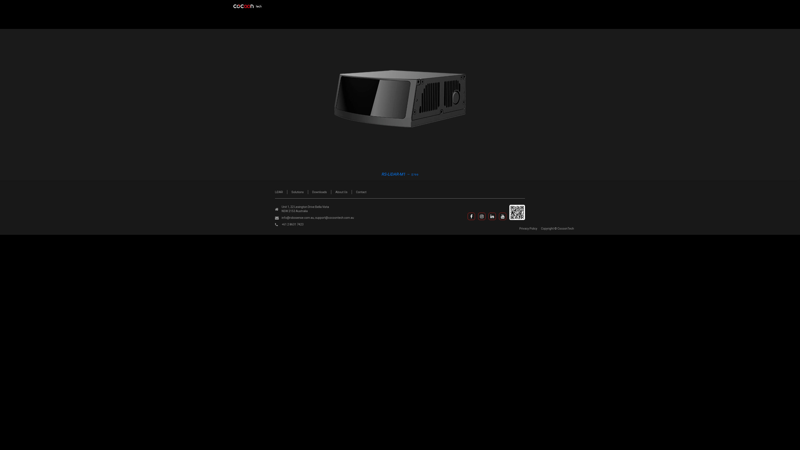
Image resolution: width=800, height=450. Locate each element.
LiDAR (279, 192)
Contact (361, 192)
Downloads (319, 192)
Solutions (297, 192)
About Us (341, 192)
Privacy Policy (528, 228)
